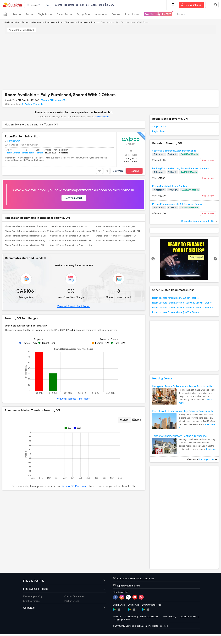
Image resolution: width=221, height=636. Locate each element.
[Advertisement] (110, 59)
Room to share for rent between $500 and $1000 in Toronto (182, 307)
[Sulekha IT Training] (184, 259)
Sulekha (12, 4)
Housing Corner (162, 378)
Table (138, 419)
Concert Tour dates (74, 596)
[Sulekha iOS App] (119, 609)
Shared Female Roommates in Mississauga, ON (72, 231)
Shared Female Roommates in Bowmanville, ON (118, 231)
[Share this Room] (107, 171)
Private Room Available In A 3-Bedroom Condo (177, 204)
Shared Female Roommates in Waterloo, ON (116, 236)
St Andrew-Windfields (32, 104)
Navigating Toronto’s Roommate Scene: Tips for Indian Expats (184, 386)
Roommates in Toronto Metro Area (59, 22)
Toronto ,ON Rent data (73, 486)
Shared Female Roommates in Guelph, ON (69, 236)
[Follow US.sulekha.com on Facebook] (115, 597)
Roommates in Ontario (31, 22)
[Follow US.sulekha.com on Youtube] (134, 597)
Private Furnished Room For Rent (169, 186)
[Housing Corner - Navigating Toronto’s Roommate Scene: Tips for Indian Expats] (164, 397)
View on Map (61, 100)
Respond (134, 171)
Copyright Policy (122, 620)
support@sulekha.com (128, 585)
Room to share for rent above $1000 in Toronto (176, 312)
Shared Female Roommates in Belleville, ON (70, 240)
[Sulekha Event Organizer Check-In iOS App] (148, 609)
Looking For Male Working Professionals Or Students (180, 168)
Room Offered (13, 153)
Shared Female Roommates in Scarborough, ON (27, 231)
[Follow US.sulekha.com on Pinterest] (141, 597)
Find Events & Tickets (35, 588)
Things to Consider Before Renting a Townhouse (179, 436)
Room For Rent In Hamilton (22, 136)
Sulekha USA (106, 5)
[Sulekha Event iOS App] (134, 609)
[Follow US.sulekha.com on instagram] (122, 597)
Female (39, 153)
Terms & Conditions (149, 617)
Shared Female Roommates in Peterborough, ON (27, 240)
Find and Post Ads (33, 580)
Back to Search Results (22, 30)
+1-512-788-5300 (126, 578)
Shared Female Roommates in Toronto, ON (115, 226)
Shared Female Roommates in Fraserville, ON (71, 245)
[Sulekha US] (5, 14)
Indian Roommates (10, 22)
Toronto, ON (47, 100)
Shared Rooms (64, 14)
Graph (126, 419)
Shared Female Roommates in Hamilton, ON (25, 236)
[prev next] (184, 259)
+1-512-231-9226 (145, 578)
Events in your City (32, 596)
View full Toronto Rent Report (73, 306)
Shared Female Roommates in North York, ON (26, 226)
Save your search (74, 198)
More (180, 14)
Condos (116, 14)
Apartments (101, 14)
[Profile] (212, 5)
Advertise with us (188, 617)
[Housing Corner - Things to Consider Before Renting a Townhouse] (164, 450)
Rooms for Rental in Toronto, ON (198, 221)
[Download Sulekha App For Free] (173, 5)
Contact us (131, 617)
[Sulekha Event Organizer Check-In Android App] (143, 609)
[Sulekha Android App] (114, 609)
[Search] (47, 5)
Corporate (29, 607)
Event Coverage (31, 601)
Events (58, 5)
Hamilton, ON (13, 141)
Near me (16, 14)
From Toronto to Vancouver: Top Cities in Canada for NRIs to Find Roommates (184, 411)
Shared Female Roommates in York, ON (68, 226)
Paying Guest (83, 14)
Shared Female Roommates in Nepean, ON (115, 240)
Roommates (71, 5)
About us (117, 617)
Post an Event (71, 601)
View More (118, 171)
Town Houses (132, 14)
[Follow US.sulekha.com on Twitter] (128, 597)
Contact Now (208, 160)
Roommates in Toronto (88, 22)
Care (94, 5)
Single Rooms (45, 14)
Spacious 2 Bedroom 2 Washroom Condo (174, 150)
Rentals (84, 5)
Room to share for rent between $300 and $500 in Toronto (182, 303)
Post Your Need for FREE (158, 14)
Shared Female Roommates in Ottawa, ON (24, 245)
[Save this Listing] (99, 171)
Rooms (29, 14)
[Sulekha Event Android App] (129, 609)
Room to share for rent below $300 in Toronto (175, 298)
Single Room (28, 153)
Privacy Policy (169, 617)
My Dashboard (102, 116)
